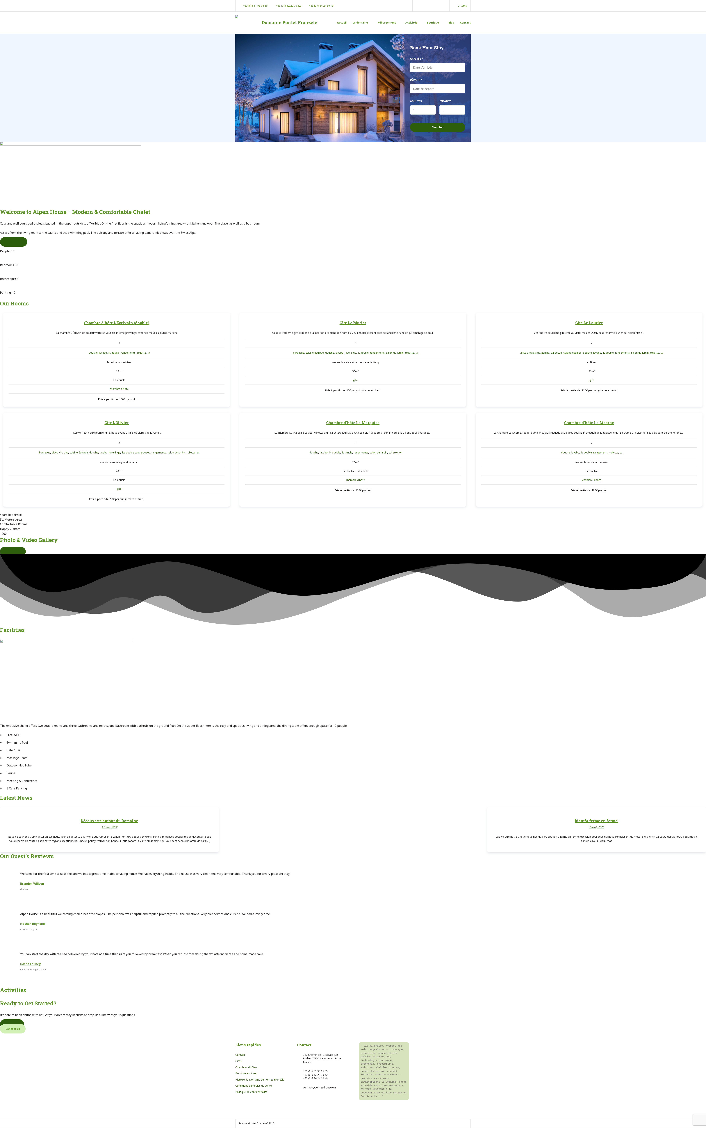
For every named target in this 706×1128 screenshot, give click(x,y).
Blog (451, 22)
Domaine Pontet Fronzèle (289, 22)
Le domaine (360, 22)
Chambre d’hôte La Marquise (352, 422)
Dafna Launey (30, 964)
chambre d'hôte (119, 389)
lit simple (347, 452)
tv (148, 352)
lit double (114, 352)
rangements (128, 352)
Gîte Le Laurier (589, 322)
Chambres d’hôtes (246, 1067)
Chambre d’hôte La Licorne (589, 422)
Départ (416, 79)
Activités (411, 22)
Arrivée (416, 58)
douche (93, 352)
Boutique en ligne (245, 1073)
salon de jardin (395, 352)
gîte (355, 380)
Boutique (433, 22)
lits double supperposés (136, 452)
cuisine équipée (315, 352)
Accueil (342, 22)
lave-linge (350, 352)
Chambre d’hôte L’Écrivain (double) (116, 322)
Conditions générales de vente (253, 1085)
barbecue (298, 352)
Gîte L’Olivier (116, 422)
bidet (55, 452)
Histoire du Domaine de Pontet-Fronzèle (259, 1079)
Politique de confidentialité (251, 1092)
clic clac (63, 452)
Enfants (445, 101)
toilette (141, 352)
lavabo (103, 352)
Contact (465, 22)
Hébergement (386, 22)
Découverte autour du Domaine (109, 820)
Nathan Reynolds (32, 924)
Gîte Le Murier (353, 322)
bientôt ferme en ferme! (596, 820)
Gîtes (238, 1061)
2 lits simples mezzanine (534, 352)
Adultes (416, 101)
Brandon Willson (32, 884)
